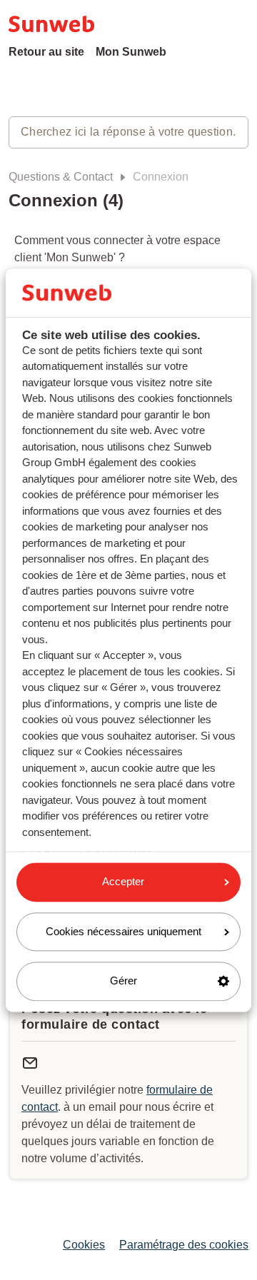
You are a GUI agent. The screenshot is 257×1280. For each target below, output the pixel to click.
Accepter (123, 882)
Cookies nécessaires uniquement (123, 931)
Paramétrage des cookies (183, 1245)
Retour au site (46, 52)
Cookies (84, 1245)
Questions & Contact (61, 177)
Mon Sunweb (131, 52)
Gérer (123, 981)
